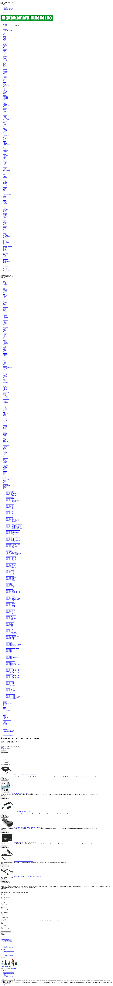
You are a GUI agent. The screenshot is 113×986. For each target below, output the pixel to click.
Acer (4, 321)
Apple (4, 334)
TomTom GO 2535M (10, 605)
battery (4, 346)
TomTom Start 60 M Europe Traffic (13, 664)
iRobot (4, 405)
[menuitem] (57, 7)
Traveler (5, 705)
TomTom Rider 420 (10, 534)
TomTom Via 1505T (10, 687)
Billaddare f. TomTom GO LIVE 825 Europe (23, 861)
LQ (4, 316)
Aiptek (4, 328)
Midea (4, 432)
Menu (4, 23)
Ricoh (4, 464)
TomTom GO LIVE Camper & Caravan (14, 524)
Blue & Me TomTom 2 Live (11, 569)
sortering (2, 748)
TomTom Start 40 (9, 649)
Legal (4, 10)
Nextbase (5, 446)
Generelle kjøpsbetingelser (8, 9)
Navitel (4, 443)
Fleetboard (5, 291)
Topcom (5, 701)
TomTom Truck (6, 700)
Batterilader (5, 344)
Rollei (4, 466)
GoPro (4, 395)
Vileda (4, 715)
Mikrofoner (5, 289)
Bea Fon (5, 295)
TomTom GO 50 (9, 613)
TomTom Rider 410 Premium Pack (13, 532)
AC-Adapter (5, 320)
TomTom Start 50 (9, 655)
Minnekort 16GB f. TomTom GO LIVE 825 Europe (25, 842)
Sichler (4, 469)
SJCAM (5, 474)
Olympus (5, 449)
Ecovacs (5, 374)
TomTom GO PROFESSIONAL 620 (13, 526)
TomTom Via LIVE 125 (11, 698)
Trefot (4, 707)
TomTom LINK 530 (10, 573)
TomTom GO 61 (9, 510)
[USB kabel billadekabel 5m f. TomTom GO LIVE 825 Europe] (7, 774)
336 (6, 754)
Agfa (4, 325)
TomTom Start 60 (9, 662)
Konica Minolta (6, 417)
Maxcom (5, 427)
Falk (4, 379)
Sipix (4, 473)
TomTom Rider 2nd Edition (11, 493)
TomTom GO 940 (9, 517)
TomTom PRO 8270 (10, 566)
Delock (6, 759)
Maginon (5, 426)
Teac (4, 310)
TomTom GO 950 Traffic (11, 560)
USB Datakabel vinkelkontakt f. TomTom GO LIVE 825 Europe (27, 876)
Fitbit (4, 381)
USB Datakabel (6, 710)
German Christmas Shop (6, 966)
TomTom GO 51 (9, 617)
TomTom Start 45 (9, 651)
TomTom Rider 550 (10, 539)
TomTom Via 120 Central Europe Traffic (14, 669)
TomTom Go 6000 (9, 625)
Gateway (5, 389)
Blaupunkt (5, 354)
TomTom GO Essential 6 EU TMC (13, 591)
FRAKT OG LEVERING (8, 8)
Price (2, 753)
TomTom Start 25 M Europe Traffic (13, 544)
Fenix (4, 380)
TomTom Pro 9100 (10, 639)
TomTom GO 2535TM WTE (12, 610)
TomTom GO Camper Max (11, 596)
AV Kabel (5, 337)
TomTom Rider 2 (9, 497)
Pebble (4, 453)
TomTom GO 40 (9, 611)
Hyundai (5, 403)
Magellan (5, 305)
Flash (4, 383)
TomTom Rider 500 (10, 538)
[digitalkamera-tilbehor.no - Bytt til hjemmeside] (27, 20)
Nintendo (5, 314)
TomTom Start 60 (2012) (11, 663)
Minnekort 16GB (22, 883)
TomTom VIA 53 (9, 691)
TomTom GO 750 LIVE (11, 557)
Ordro (4, 451)
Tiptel (4, 301)
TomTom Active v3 (10, 600)
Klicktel (4, 285)
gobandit (5, 394)
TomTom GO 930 (9, 515)
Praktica (4, 460)
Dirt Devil (5, 368)
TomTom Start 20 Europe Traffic (12, 645)
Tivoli (4, 309)
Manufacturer (3, 756)
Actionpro (5, 322)
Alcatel (4, 330)
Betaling (5, 7)
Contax (4, 363)
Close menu (5, 272)
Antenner (5, 333)
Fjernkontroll (6, 382)
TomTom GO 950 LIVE (11, 559)
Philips (4, 455)
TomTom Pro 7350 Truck (11, 580)
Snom (4, 475)
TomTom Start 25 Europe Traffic (12, 648)
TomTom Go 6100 (9, 628)
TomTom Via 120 (9, 668)
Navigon (5, 442)
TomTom (5, 489)
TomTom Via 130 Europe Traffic (12, 675)
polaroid (5, 459)
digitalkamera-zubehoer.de (6, 939)
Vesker (4, 714)
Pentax (4, 454)
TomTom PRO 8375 (10, 571)
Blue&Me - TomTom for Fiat (12, 552)
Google (4, 308)
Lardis (4, 283)
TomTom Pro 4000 (10, 637)
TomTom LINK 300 (10, 574)
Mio (4, 438)
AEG (4, 324)
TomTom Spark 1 (9, 584)
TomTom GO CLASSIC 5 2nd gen (13, 598)
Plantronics (5, 458)
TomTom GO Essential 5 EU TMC (13, 592)
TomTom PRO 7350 (10, 579)
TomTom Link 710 (10, 547)
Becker (4, 347)
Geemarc (5, 390)
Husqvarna (5, 402)
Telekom (5, 488)
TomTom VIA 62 (9, 692)
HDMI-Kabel (6, 399)
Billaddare (5, 350)
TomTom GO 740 (9, 513)
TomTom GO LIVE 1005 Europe (13, 501)
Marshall (5, 303)
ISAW (4, 406)
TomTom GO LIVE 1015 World (12, 523)
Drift (4, 370)
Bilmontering (6, 351)
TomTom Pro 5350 (10, 578)
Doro (4, 369)
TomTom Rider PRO (10, 498)
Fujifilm (4, 386)
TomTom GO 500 (9, 499)
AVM (4, 340)
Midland (5, 433)
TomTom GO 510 (9, 502)
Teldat (4, 487)
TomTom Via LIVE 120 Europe (12, 697)
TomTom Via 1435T (10, 682)
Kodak (4, 415)
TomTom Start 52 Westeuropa (12, 657)
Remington (5, 317)
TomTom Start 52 (9, 656)
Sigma (4, 472)
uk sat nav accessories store (6, 940)
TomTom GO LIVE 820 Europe (12, 633)
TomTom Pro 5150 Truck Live (12, 541)
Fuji (4, 384)
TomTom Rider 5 (9, 494)
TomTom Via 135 (9, 676)
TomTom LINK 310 (10, 576)
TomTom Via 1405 (10, 678)
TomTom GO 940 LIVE (11, 558)
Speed (4, 480)
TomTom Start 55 (9, 658)
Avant (4, 338)
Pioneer (4, 456)
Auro (4, 294)
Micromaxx (5, 429)
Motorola (5, 439)
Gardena (5, 387)
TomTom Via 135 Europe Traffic (12, 677)
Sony (4, 478)
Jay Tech (5, 409)
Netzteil (4, 304)
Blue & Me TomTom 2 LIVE (12, 554)
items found (3, 751)
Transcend (5, 704)
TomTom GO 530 (9, 506)
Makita (4, 311)
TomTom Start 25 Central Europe (13, 543)
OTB (6, 761)
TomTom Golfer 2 (9, 589)
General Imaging (6, 392)
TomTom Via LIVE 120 (11, 695)
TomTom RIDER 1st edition (12, 567)
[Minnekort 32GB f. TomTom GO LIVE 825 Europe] (6, 793)
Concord (5, 362)
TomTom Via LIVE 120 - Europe (13, 696)
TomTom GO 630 (9, 511)
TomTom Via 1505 (10, 684)
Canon (4, 357)
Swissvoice (5, 484)
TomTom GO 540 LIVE (11, 561)
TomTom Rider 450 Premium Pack (13, 537)
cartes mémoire (6, 358)
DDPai (4, 364)
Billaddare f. (3, 883)
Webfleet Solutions (7, 720)
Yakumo (5, 723)
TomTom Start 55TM (10, 661)
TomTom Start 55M (10, 659)
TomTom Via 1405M (10, 679)
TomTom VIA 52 (9, 689)
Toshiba (4, 702)
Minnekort (5, 434)
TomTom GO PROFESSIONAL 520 (13, 525)
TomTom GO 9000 (10, 631)
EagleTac (5, 373)
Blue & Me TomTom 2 (10, 570)
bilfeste (4, 282)
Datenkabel (5, 287)
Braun (4, 355)
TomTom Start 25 (9, 646)
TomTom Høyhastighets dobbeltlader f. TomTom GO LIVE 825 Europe (29, 827)
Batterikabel (5, 343)
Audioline (5, 336)
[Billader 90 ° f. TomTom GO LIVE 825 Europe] (7, 811)
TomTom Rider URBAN (11, 495)
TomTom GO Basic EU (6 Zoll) (12, 520)
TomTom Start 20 (9, 643)
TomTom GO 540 (9, 507)
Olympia (5, 298)
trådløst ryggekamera (7, 703)
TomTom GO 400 (9, 612)
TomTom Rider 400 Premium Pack (13, 530)
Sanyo (4, 468)
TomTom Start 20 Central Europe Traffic (14, 644)
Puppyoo (5, 461)
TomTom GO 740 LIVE (11, 564)
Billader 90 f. (9, 883)
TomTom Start (9, 550)
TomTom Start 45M (10, 652)
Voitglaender (5, 717)
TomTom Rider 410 (10, 531)
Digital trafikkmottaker (7, 367)
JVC (4, 412)
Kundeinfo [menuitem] (7, 8)
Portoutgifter (13, 968)
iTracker (5, 407)
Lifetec (4, 423)
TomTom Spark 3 (9, 583)
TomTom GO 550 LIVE (11, 563)
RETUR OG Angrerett (8, 12)
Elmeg (4, 375)
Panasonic (5, 452)
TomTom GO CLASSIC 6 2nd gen (13, 599)
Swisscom (5, 482)
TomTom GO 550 (9, 508)
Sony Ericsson (6, 479)
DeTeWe (5, 366)
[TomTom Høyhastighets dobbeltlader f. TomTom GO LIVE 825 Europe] (7, 827)
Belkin (4, 296)
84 (3, 754)
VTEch (4, 718)
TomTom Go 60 (9, 623)
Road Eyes (5, 465)
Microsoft (5, 430)
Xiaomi (4, 722)
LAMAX (5, 420)
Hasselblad (5, 397)
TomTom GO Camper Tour (11, 594)
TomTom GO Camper (10, 593)
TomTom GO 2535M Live (11, 606)
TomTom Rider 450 (10, 535)
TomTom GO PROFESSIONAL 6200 (14, 527)
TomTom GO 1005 (10, 505)
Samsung (5, 467)
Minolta (4, 435)
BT (4, 356)
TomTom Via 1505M (10, 685)
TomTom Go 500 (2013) (11, 615)
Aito (4, 329)
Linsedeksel (5, 307)
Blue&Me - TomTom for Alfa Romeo (13, 553)
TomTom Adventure (10, 590)
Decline (2, 984)
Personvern (5, 11)
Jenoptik (5, 410)
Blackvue (5, 353)
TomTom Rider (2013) (10, 492)
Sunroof (4, 481)
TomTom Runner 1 (10, 585)
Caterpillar (5, 302)
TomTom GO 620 (9, 629)
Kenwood (5, 414)
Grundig (5, 396)
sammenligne (3, 778)
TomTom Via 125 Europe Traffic (12, 672)
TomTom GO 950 (9, 518)
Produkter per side (4, 764)
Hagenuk (5, 315)
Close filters (3, 749)
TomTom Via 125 (9, 671)
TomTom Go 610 (9, 626)
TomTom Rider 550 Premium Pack (13, 540)
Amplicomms (6, 331)
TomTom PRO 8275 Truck (11, 546)
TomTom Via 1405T (10, 681)
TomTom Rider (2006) (10, 491)
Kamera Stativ (6, 413)
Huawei (4, 401)
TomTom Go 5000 (9, 616)
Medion (4, 428)
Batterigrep (5, 342)
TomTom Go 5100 (9, 619)
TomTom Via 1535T (10, 688)
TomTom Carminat (10, 504)
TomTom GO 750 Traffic (11, 565)
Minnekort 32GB (38, 883)
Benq (4, 348)
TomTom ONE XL (10, 548)
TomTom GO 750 (9, 514)
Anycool (5, 292)
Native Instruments (7, 441)
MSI (4, 440)
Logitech (5, 284)
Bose (4, 281)
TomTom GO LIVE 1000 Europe (13, 500)
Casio (4, 361)
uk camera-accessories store (6, 941)
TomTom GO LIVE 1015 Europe (13, 521)
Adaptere (5, 323)
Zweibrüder (5, 724)
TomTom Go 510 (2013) (11, 618)
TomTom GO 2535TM (10, 609)
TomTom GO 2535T (10, 607)
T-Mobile (5, 486)
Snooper (5, 476)
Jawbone (5, 408)
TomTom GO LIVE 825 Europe (12, 636)
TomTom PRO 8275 (10, 545)
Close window (4, 743)
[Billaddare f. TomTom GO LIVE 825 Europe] (7, 861)
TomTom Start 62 (9, 665)
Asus (4, 335)
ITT (4, 297)
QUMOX (5, 462)
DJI (4, 288)
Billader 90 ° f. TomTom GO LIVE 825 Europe (24, 811)
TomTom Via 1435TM (10, 683)
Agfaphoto (5, 327)
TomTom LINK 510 (10, 572)
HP (4, 400)
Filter (2, 747)
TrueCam (5, 708)
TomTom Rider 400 (10, 642)
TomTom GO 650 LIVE (11, 556)
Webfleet (5, 290)
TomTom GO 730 (9, 512)
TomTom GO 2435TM (10, 603)
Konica (4, 416)
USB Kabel (5, 711)
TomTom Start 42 (9, 650)
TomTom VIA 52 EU (10, 690)
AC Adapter (5, 312)
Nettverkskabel (6, 445)
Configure (6, 984)
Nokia (4, 448)
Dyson (4, 371)
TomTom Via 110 (9, 666)
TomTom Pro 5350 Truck (11, 577)
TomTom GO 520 (9, 620)
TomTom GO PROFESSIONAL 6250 (14, 528)
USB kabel (28, 883)
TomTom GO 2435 (10, 602)
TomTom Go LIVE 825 (11, 635)
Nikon (4, 447)
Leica (4, 421)
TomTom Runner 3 (10, 587)
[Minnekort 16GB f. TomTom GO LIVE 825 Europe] (7, 842)
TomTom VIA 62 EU (10, 694)
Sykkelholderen (6, 485)
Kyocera (5, 419)
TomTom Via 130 (9, 674)
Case (4, 360)
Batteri (4, 341)
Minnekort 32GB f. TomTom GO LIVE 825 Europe (22, 793)
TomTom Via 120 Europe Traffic (12, 670)
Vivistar (4, 716)
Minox (4, 436)
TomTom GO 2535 (10, 604)
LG (4, 422)
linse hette (5, 425)
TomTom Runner (9, 582)
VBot (4, 712)
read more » (21, 742)
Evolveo (5, 377)
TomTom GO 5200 (10, 622)
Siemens (5, 471)
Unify (4, 709)
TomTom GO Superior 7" (11, 597)
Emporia (5, 376)
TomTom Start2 (9, 551)
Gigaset (4, 393)
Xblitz (4, 721)
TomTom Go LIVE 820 (11, 632)
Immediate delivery (5, 752)
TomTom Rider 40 (9, 641)
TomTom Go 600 (9, 624)
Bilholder (5, 349)
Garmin (4, 388)
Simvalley (5, 300)
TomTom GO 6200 (10, 630)
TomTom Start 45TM (10, 653)
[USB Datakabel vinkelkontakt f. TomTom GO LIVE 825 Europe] (7, 876)
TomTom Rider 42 (9, 533)
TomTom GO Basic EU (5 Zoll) (12, 519)
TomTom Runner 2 (10, 586)
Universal (5, 318)
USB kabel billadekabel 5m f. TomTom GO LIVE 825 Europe (27, 774)
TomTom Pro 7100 (10, 638)
